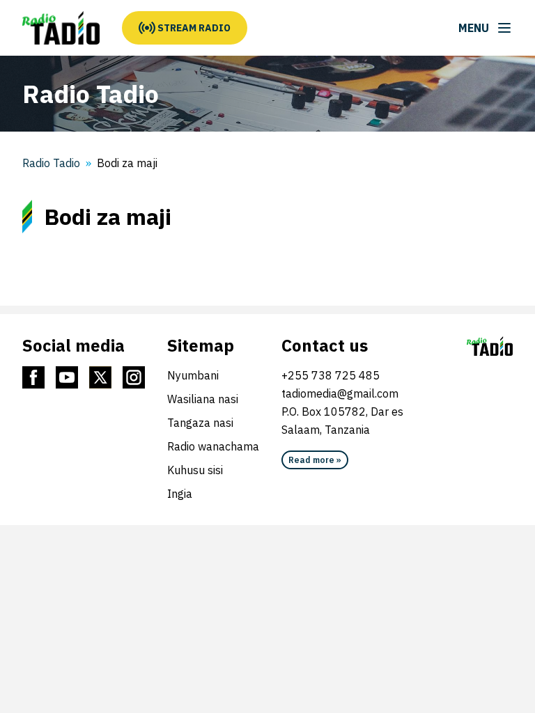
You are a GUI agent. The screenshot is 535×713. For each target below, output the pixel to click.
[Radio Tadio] (61, 28)
